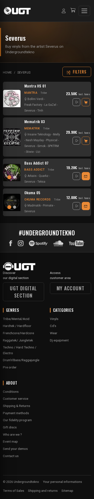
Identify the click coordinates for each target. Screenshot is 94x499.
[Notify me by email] (86, 176)
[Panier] (73, 11)
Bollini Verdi (35, 99)
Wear (53, 333)
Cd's (53, 326)
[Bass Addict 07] (11, 172)
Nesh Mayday (35, 140)
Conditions (11, 391)
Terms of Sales (13, 490)
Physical (51, 140)
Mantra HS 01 (35, 86)
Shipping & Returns (16, 406)
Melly (56, 134)
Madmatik (34, 205)
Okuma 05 (32, 192)
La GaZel (50, 104)
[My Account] (63, 10)
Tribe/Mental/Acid (16, 319)
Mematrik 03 (34, 121)
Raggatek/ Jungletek (18, 340)
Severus (29, 110)
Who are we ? (12, 434)
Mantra (31, 92)
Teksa (41, 181)
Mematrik (32, 128)
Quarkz (43, 176)
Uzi (38, 151)
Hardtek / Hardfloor (17, 326)
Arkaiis (32, 176)
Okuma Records (37, 199)
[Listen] (76, 102)
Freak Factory (33, 104)
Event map (10, 441)
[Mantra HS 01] (11, 98)
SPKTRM (53, 146)
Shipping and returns (43, 490)
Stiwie (30, 151)
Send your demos (15, 449)
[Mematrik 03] (11, 137)
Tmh (40, 110)
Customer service (15, 398)
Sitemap (67, 490)
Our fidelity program (17, 420)
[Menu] (84, 11)
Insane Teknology (39, 134)
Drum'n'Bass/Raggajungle (21, 360)
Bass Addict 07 (36, 163)
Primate (48, 205)
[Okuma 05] (11, 202)
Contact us (11, 456)
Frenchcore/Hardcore (18, 333)
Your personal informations (62, 482)
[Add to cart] (86, 102)
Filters (80, 72)
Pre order (10, 367)
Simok (41, 146)
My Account (71, 288)
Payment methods (16, 413)
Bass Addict (34, 169)
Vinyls (54, 319)
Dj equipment (59, 340)
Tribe (43, 92)
